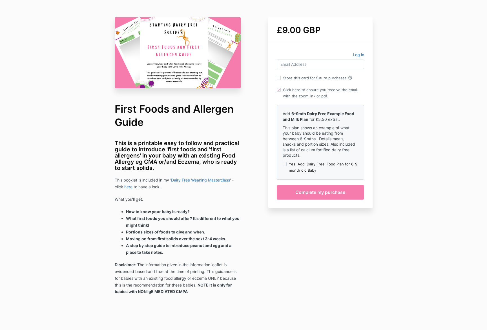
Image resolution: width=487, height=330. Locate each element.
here (129, 186)
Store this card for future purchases (317, 78)
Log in (358, 54)
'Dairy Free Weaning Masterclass (200, 180)
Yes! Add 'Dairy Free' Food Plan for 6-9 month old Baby (323, 167)
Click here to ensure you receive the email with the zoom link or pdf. (320, 93)
